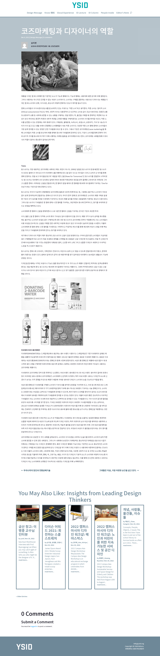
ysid (22, 538)
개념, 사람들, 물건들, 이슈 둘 (132, 513)
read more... (23, 560)
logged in (34, 626)
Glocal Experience (65, 12)
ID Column (93, 12)
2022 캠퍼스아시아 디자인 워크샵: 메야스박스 (80, 532)
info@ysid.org (139, 644)
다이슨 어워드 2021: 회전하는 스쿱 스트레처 (53, 532)
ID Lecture (81, 12)
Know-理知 (50, 12)
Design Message (34, 12)
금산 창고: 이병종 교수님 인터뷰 (27, 530)
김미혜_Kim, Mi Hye (80, 542)
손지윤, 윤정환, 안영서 (54, 542)
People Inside (107, 12)
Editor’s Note (122, 12)
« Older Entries (21, 596)
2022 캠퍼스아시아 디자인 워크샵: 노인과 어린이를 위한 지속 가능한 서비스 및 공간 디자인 (106, 540)
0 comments (47, 37)
